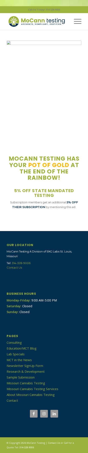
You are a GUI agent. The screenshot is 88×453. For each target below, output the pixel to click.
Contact (12, 400)
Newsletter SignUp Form (25, 365)
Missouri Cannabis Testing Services (32, 389)
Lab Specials (16, 354)
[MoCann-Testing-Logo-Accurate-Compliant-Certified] (36, 21)
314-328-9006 (21, 263)
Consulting (14, 342)
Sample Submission (21, 377)
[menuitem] (75, 21)
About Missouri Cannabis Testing (31, 394)
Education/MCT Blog (22, 348)
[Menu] (75, 21)
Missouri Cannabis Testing (26, 383)
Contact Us (14, 267)
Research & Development (26, 371)
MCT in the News (19, 360)
